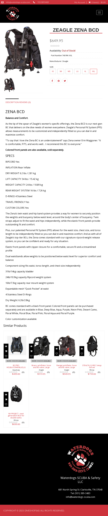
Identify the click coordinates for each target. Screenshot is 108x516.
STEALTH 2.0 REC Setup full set (92, 366)
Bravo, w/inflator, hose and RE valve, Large (41, 366)
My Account (79, 3)
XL (85, 71)
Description (12, 102)
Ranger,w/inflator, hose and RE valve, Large (67, 366)
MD (69, 71)
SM (61, 71)
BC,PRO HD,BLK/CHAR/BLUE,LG (16, 366)
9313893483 (43, 2)
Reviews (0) (25, 102)
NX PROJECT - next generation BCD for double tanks (16, 415)
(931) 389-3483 (82, 493)
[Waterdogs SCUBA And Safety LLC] (12, 13)
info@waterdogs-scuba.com (18, 2)
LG (77, 71)
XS (53, 71)
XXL (93, 71)
